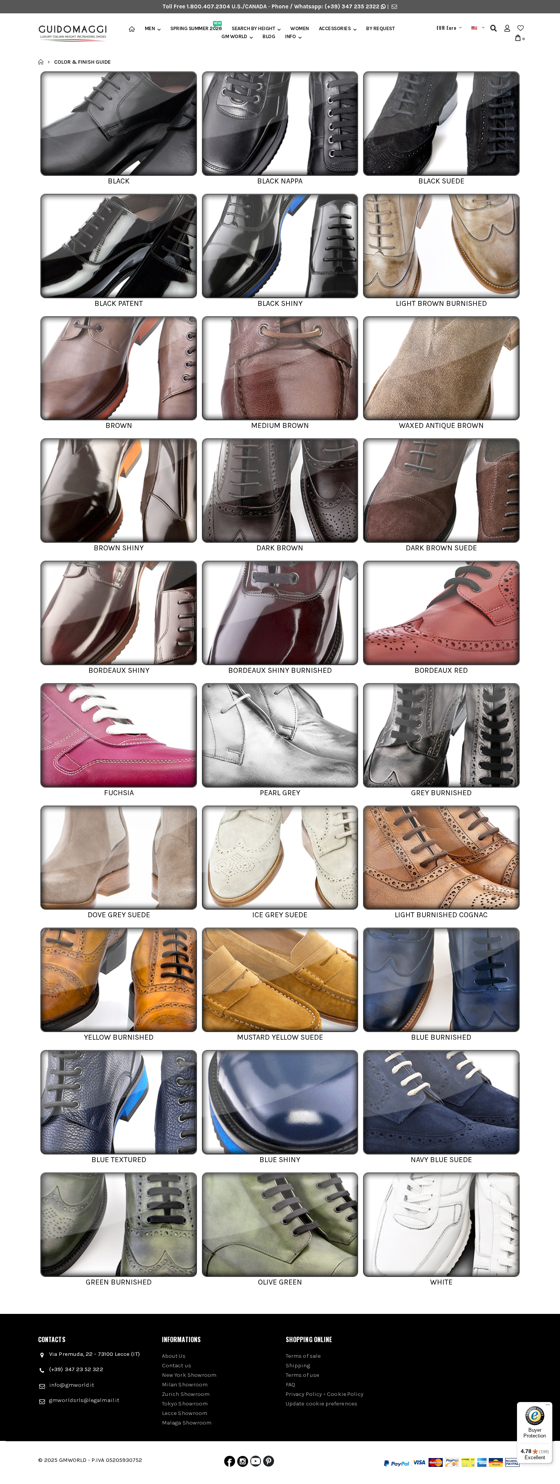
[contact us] (394, 6)
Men (150, 28)
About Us (174, 1355)
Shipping (298, 1365)
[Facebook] (229, 1463)
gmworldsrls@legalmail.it (84, 1400)
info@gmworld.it (71, 1384)
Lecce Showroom (184, 1413)
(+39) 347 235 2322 (352, 6)
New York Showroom (189, 1374)
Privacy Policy (304, 1394)
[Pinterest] (268, 1463)
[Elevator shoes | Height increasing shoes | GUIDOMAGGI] (69, 34)
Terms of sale (303, 1355)
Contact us (176, 1365)
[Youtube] (255, 1463)
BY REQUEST (380, 28)
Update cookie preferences (321, 1403)
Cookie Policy (345, 1394)
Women (299, 28)
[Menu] (547, 1406)
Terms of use (302, 1374)
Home (41, 62)
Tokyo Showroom (185, 1403)
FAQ (290, 1384)
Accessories (335, 28)
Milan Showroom (185, 1384)
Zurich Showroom (186, 1394)
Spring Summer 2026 (196, 28)
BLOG (268, 36)
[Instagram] (242, 1463)
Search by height (253, 28)
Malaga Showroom (186, 1422)
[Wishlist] (520, 28)
